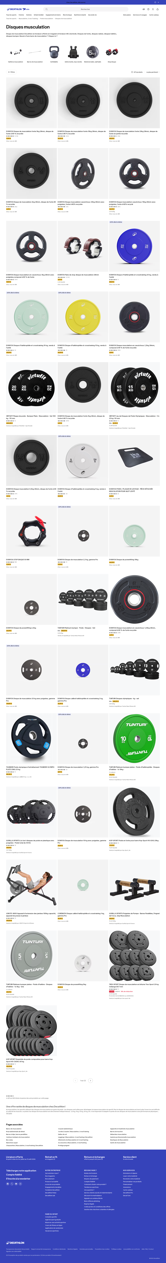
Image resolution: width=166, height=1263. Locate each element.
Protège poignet (63, 1145)
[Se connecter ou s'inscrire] (153, 9)
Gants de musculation (117, 1143)
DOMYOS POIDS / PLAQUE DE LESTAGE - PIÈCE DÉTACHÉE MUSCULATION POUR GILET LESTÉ (131, 490)
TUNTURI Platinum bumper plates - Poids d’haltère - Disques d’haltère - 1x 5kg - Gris (29, 985)
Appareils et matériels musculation (122, 1129)
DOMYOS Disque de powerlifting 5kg (72, 984)
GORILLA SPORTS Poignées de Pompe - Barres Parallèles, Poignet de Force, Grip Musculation (134, 914)
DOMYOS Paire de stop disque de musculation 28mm (78, 275)
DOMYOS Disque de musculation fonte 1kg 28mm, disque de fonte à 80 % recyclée (81, 417)
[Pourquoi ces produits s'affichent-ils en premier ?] (132, 72)
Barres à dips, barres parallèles (16, 1134)
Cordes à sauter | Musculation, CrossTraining (73, 1131)
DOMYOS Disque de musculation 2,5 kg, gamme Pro (78, 560)
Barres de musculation (35, 62)
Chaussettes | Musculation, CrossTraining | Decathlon (24, 1145)
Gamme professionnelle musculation (123, 1137)
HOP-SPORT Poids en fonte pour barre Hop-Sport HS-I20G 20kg (134, 840)
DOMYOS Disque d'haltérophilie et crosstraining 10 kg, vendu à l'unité (30, 346)
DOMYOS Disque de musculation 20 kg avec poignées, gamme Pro (30, 700)
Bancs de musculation (13, 1129)
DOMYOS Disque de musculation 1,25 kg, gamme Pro (78, 767)
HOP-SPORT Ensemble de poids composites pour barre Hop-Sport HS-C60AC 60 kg (29, 1060)
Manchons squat (12, 1143)
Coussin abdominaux (65, 1129)
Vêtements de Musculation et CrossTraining (73, 1140)
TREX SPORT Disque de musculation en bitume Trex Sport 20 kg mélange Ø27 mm (134, 985)
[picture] (31, 102)
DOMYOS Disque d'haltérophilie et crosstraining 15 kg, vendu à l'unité (82, 346)
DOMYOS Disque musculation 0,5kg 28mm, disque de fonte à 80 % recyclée (31, 490)
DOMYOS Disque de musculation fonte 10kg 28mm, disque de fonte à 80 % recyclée (82, 132)
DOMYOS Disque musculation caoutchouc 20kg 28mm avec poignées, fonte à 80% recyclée (81, 203)
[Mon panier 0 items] (157, 9)
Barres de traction (116, 1131)
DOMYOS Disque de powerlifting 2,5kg (21, 628)
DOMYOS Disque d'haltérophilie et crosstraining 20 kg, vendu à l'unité (134, 276)
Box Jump (9, 1140)
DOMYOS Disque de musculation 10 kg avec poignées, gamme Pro (82, 842)
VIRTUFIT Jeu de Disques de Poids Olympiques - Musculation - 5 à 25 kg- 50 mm (134, 417)
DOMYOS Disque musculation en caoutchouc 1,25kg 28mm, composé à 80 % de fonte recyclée (132, 629)
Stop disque (112, 62)
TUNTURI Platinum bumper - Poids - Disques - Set (76, 628)
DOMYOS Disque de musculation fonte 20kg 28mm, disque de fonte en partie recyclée (133, 132)
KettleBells (54, 62)
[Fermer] (158, 2)
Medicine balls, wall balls (92, 62)
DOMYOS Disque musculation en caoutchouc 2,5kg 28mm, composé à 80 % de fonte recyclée (132, 346)
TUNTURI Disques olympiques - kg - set (124, 698)
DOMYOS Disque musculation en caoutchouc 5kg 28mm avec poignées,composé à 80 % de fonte (30, 276)
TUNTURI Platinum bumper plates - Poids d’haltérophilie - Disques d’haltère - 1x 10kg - (134, 768)
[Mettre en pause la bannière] (155, 2)
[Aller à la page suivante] (90, 1080)
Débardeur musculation (118, 1134)
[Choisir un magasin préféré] (143, 9)
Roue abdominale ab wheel (15, 1131)
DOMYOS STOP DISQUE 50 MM (17, 560)
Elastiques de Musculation (119, 1140)
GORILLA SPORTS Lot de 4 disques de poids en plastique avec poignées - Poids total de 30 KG (30, 842)
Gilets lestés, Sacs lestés (73, 62)
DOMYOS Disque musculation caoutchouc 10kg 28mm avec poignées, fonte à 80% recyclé (132, 203)
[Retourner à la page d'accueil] (18, 9)
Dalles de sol (62, 1134)
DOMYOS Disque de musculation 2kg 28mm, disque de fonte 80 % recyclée (31, 203)
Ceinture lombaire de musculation (18, 1137)
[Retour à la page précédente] (75, 1080)
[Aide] (148, 9)
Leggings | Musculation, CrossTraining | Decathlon (75, 1137)
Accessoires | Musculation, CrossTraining (72, 1143)
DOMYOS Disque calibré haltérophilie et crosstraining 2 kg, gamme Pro (80, 700)
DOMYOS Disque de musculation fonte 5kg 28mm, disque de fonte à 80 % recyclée (30, 132)
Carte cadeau (154, 15)
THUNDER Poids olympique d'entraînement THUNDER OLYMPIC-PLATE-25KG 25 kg (30, 768)
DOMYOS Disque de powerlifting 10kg (123, 560)
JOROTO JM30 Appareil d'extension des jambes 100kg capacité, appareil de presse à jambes (31, 914)
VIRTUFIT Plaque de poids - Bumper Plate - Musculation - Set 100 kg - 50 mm (31, 417)
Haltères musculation (15, 62)
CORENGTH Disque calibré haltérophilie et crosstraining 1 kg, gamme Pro (81, 914)
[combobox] (153, 72)
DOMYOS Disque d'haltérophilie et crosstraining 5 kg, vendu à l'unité (82, 490)
